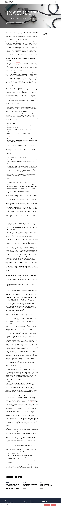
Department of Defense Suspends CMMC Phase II (30, 485)
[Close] (60, 505)
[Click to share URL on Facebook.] (45, 33)
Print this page (46, 34)
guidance (32, 401)
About (31, 1)
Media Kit (25, 500)
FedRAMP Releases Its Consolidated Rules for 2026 (46, 485)
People (16, 1)
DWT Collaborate (33, 502)
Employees (32, 501)
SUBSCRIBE (45, 501)
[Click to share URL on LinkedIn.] (46, 33)
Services (20, 1)
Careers (37, 1)
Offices (34, 1)
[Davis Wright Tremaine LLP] (9, 2)
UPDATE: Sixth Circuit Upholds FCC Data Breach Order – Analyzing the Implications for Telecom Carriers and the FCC (12, 486)
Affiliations (25, 501)
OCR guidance (10, 136)
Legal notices (26, 502)
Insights (25, 1)
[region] (30, 505)
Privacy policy (32, 500)
